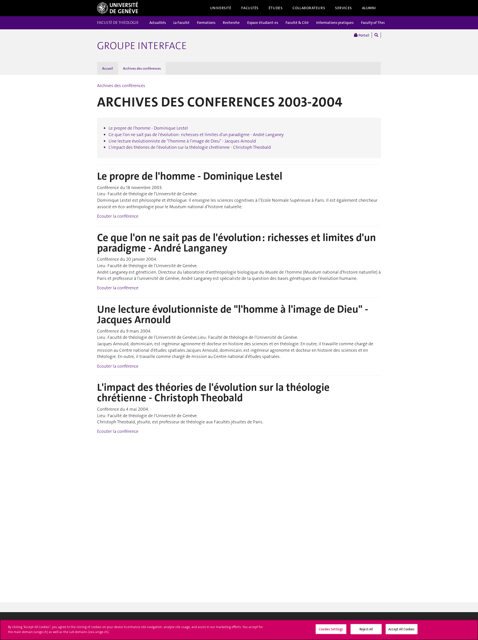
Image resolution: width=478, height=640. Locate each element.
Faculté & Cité (297, 22)
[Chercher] (376, 35)
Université (221, 7)
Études (276, 7)
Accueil (107, 68)
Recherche (231, 22)
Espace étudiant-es (262, 22)
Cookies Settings (331, 629)
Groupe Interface (142, 46)
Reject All (366, 629)
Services (343, 7)
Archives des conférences (142, 68)
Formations (206, 22)
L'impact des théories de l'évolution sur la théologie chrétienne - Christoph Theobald (190, 147)
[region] (239, 630)
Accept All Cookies (401, 629)
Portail (363, 35)
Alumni (369, 7)
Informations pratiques (335, 22)
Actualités (157, 22)
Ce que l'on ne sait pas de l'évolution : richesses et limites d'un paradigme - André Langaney (196, 135)
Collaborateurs (309, 7)
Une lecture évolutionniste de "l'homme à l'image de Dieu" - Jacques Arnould (182, 141)
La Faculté (181, 22)
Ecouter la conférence (117, 216)
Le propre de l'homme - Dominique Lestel (148, 128)
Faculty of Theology (376, 22)
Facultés (250, 7)
